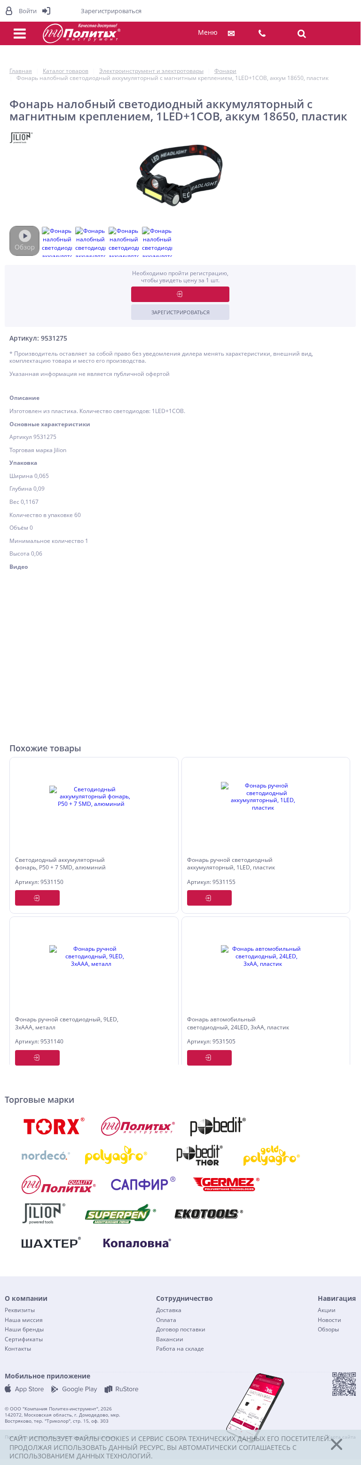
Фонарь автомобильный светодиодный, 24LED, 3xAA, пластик (238, 1023)
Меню (208, 32)
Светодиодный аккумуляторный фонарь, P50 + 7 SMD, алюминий (60, 864)
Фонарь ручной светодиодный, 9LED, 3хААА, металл (66, 1023)
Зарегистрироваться (180, 312)
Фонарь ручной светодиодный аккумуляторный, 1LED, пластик (231, 864)
